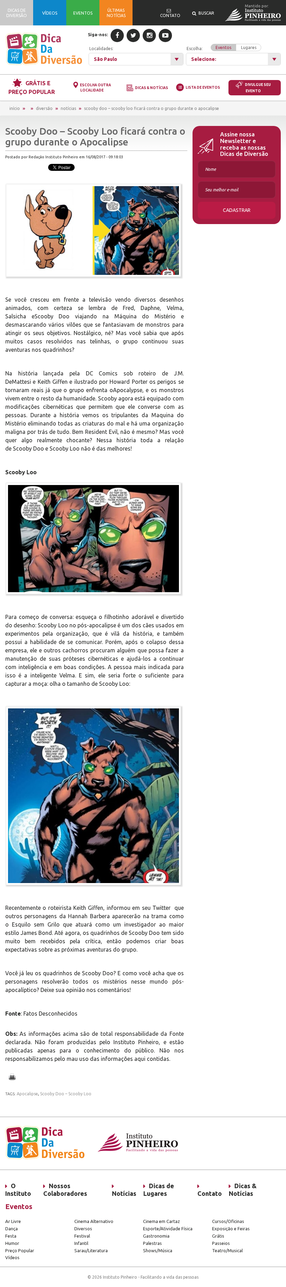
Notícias (68, 108)
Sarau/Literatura (91, 1250)
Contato (209, 1193)
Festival (82, 1235)
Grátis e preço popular (31, 87)
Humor (12, 1243)
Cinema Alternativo (93, 1221)
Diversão (44, 108)
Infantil (81, 1243)
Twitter (133, 35)
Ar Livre (13, 1221)
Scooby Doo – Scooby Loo (65, 1093)
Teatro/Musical (227, 1250)
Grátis (218, 1235)
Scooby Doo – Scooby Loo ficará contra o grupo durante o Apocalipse (151, 108)
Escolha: (221, 48)
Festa (10, 1235)
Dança (11, 1228)
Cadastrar (236, 210)
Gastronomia (156, 1235)
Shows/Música (157, 1250)
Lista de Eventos (203, 87)
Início (14, 108)
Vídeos (12, 1257)
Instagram (149, 35)
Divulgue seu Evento (258, 88)
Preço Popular (19, 1250)
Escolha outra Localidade (95, 87)
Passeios (221, 1243)
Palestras (152, 1243)
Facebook (117, 35)
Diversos (83, 1228)
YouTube (165, 35)
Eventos (223, 47)
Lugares (248, 47)
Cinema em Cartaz (161, 1221)
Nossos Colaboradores (65, 1189)
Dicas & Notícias (151, 88)
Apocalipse (27, 1093)
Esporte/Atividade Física (168, 1228)
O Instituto (18, 1189)
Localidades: (101, 48)
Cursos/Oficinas (228, 1221)
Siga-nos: (98, 34)
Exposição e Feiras (231, 1228)
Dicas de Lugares (158, 1189)
